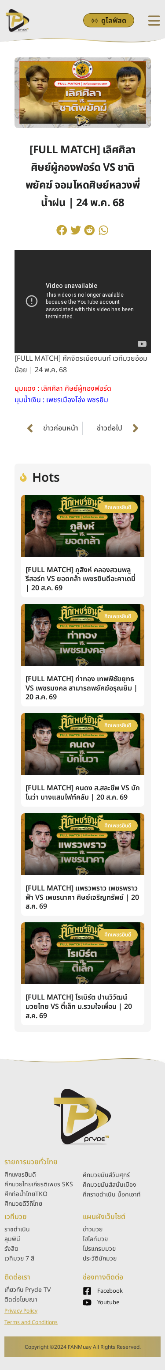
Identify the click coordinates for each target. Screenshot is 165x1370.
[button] (62, 230)
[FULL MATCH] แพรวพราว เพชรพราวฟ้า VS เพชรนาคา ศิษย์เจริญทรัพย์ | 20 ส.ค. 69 (82, 897)
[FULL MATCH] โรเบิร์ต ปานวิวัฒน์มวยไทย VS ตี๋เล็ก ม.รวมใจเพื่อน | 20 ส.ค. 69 (79, 1006)
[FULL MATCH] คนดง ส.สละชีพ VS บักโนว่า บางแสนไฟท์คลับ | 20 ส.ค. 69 (83, 793)
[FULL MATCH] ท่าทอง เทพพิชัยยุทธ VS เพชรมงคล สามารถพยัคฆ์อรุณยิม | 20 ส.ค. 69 (82, 688)
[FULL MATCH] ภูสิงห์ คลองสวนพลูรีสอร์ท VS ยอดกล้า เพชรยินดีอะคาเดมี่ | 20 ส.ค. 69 (81, 579)
